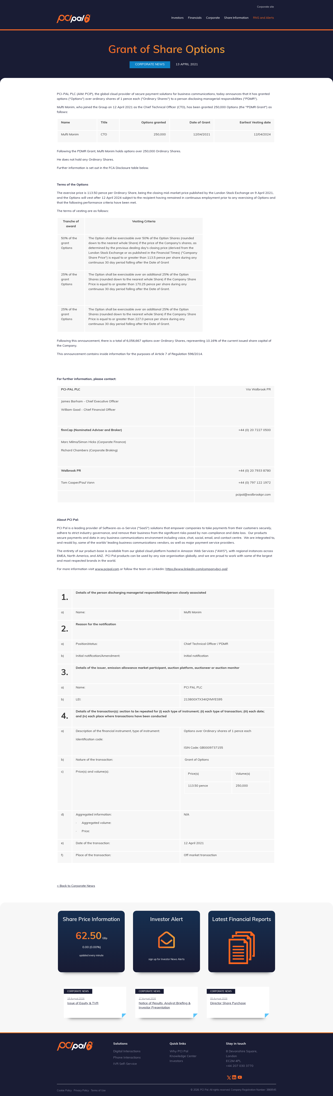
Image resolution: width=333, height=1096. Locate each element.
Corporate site (265, 7)
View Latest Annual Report (241, 941)
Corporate (213, 17)
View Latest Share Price (91, 941)
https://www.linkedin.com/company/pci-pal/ (196, 569)
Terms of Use (98, 1090)
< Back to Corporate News (76, 886)
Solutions (120, 1043)
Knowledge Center (183, 1056)
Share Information (236, 17)
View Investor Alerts (166, 941)
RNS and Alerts (263, 17)
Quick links (178, 1043)
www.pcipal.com (107, 569)
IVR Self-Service (125, 1064)
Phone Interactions (127, 1057)
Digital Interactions (126, 1051)
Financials (195, 17)
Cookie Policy (64, 1090)
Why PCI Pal (179, 1051)
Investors (177, 17)
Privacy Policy (81, 1090)
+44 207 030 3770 (239, 1066)
